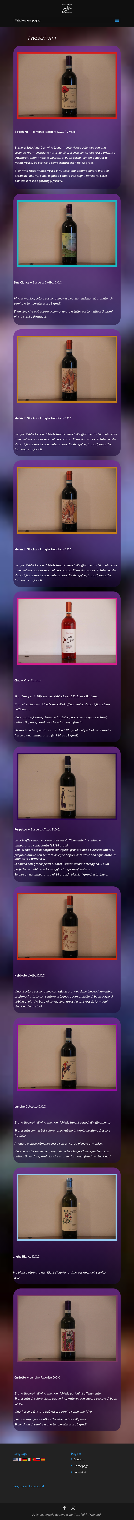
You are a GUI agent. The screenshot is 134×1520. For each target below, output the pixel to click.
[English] (15, 1459)
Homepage (81, 1466)
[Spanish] (43, 1459)
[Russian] (38, 1459)
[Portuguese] (34, 1459)
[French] (20, 1459)
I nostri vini (80, 1472)
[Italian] (29, 1459)
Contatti (78, 1459)
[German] (25, 1459)
